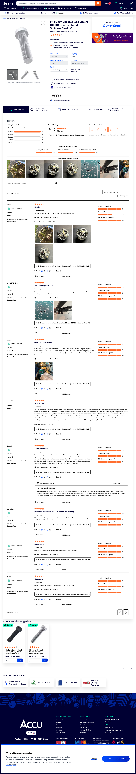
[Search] (98, 3)
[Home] (31, 723)
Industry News (84, 720)
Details (76, 79)
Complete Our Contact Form (114, 730)
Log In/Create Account (112, 719)
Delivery (58, 722)
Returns (58, 725)
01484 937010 (128, 8)
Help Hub (59, 727)
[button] (43, 23)
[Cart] (131, 3)
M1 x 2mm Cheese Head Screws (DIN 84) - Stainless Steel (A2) (37, 652)
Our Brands (83, 727)
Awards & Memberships (87, 722)
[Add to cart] (20, 660)
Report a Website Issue (87, 725)
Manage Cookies (85, 730)
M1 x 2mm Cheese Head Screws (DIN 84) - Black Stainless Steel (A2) (13, 652)
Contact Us (108, 733)
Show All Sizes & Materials (17, 18)
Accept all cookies (115, 759)
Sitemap (83, 732)
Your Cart (108, 722)
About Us (59, 730)
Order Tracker (60, 720)
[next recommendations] (131, 669)
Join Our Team (60, 732)
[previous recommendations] (124, 669)
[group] (24, 44)
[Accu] (8, 3)
